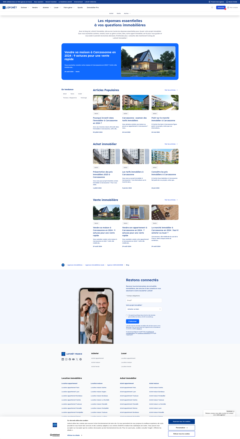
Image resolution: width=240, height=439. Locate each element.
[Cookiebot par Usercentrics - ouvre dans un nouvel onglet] (55, 435)
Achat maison (95, 362)
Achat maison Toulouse (156, 400)
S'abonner (132, 321)
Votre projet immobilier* (134, 305)
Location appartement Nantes (71, 400)
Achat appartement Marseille (129, 404)
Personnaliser (180, 427)
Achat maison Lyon (155, 408)
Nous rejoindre (38, 2)
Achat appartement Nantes (128, 400)
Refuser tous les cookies (181, 434)
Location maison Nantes (98, 387)
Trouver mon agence (217, 2)
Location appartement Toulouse (72, 404)
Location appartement (128, 358)
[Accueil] (63, 264)
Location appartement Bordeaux (72, 396)
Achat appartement (97, 358)
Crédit (80, 94)
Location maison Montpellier (100, 408)
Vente (119, 13)
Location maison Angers (98, 392)
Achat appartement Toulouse (129, 396)
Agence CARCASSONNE (115, 265)
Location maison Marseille (99, 404)
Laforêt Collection (90, 2)
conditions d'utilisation (144, 333)
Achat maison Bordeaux (157, 392)
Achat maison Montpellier (157, 396)
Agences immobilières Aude (94, 265)
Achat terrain (95, 366)
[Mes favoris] (212, 7)
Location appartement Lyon (70, 392)
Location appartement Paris (70, 387)
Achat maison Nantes (156, 387)
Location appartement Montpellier (72, 412)
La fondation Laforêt (65, 2)
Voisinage (84, 97)
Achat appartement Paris (128, 387)
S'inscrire (222, 8)
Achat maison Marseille (156, 412)
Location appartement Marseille (72, 408)
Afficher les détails (73, 435)
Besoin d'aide (233, 2)
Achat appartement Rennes (128, 408)
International (78, 2)
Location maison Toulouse (99, 412)
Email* (129, 300)
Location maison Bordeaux (99, 396)
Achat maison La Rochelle (157, 404)
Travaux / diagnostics (70, 97)
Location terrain (126, 366)
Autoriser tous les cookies (181, 421)
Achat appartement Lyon (128, 392)
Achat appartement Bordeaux (129, 412)
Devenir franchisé (51, 2)
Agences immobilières (75, 265)
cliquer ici (139, 328)
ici (152, 317)
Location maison (126, 362)
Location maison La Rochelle (100, 400)
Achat (111, 13)
